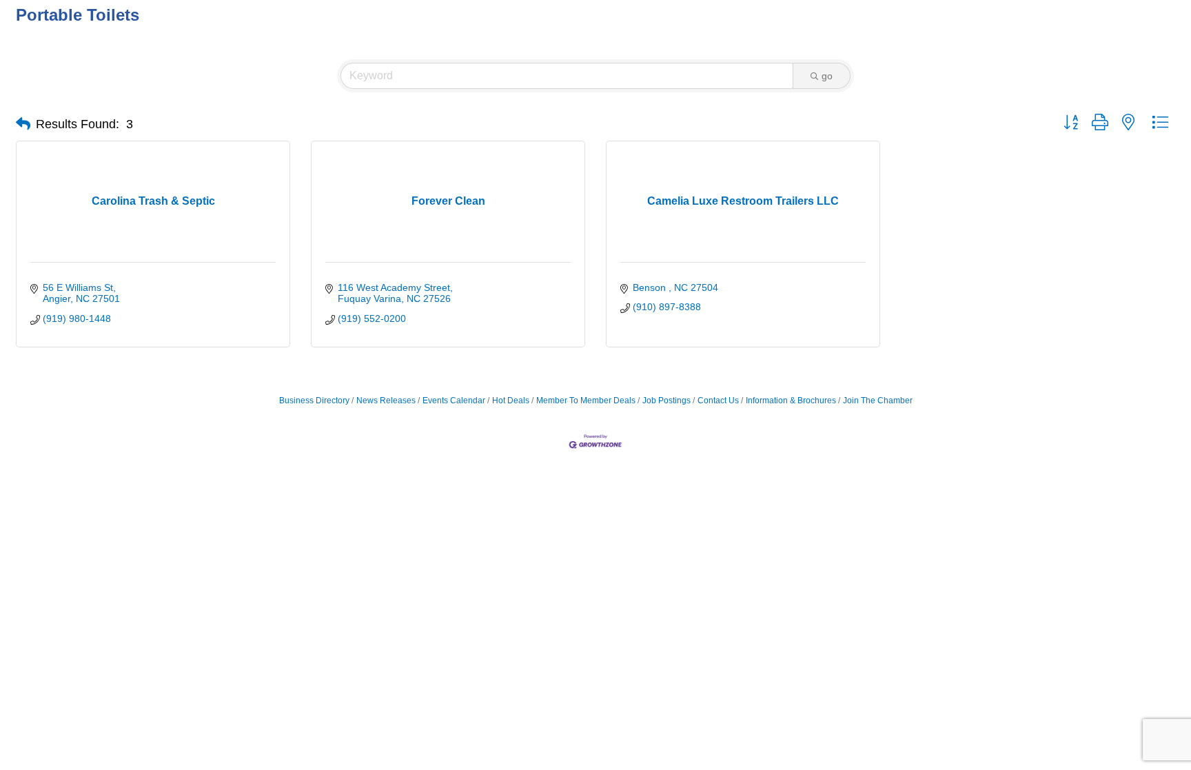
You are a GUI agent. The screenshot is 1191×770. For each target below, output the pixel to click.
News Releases (386, 400)
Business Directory (314, 400)
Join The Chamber (878, 400)
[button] (23, 124)
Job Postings (666, 400)
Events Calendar (454, 400)
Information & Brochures (791, 400)
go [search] (827, 75)
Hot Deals (510, 400)
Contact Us (718, 400)
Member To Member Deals (585, 400)
